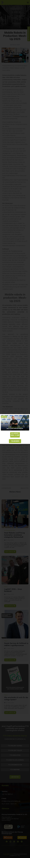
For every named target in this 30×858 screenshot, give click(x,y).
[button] (27, 416)
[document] (15, 429)
